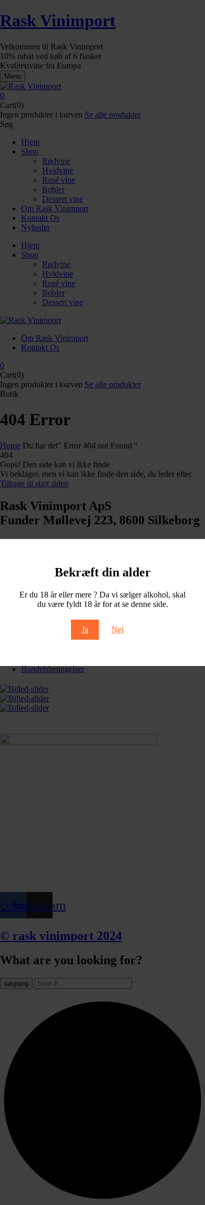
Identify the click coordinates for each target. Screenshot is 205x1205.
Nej (117, 629)
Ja (84, 629)
